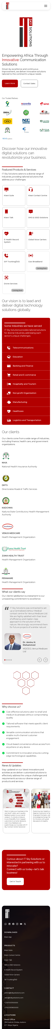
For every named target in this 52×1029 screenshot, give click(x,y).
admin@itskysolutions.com (14, 993)
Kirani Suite (8, 950)
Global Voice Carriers (12, 975)
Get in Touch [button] (15, 881)
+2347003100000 (11, 1003)
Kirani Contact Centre (12, 955)
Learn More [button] (10, 83)
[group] (46, 6)
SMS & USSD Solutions (12, 965)
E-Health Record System (13, 970)
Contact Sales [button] (29, 83)
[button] (16, 811)
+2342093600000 (11, 1007)
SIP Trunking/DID (10, 980)
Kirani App (7, 937)
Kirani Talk (8, 960)
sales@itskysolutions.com (13, 998)
